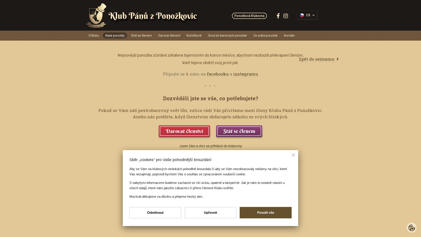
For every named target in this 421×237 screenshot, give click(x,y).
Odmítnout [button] (155, 212)
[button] (293, 155)
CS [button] (308, 15)
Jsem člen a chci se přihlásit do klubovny (210, 146)
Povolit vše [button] (265, 212)
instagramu (245, 74)
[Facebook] (278, 15)
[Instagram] (285, 15)
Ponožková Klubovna (249, 16)
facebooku (218, 74)
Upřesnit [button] (210, 212)
